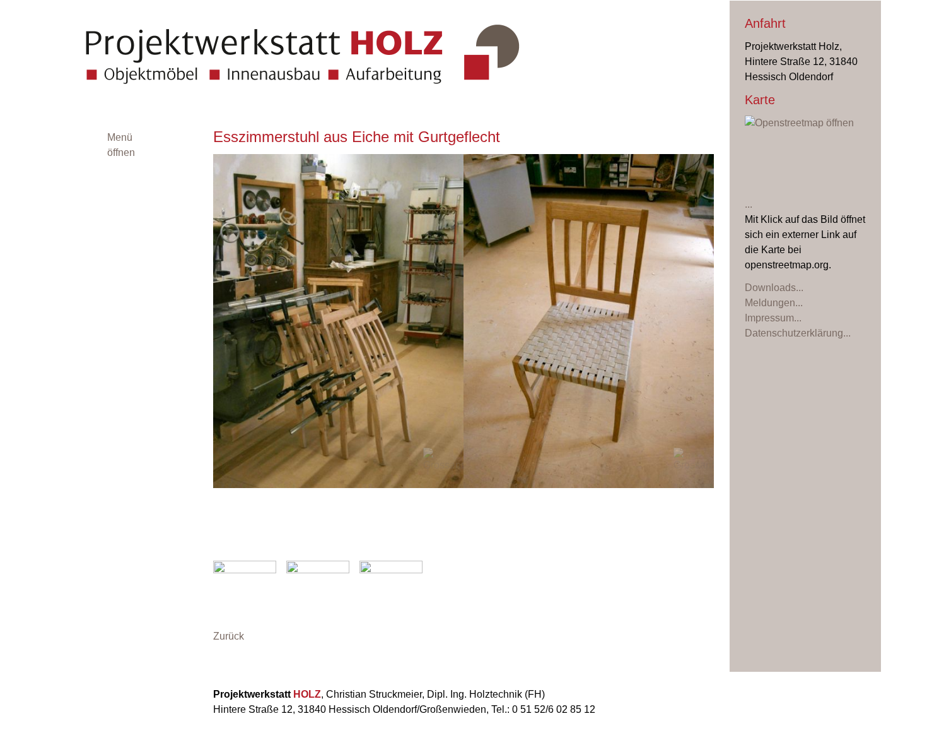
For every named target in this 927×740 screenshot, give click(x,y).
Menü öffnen (121, 145)
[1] (457, 545)
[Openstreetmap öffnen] (805, 163)
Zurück (228, 636)
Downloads (770, 287)
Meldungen (770, 302)
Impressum (769, 318)
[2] (470, 545)
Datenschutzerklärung (794, 333)
